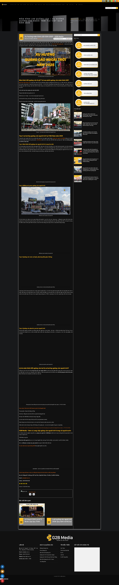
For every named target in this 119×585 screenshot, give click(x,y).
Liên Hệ (80, 4)
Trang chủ (13, 4)
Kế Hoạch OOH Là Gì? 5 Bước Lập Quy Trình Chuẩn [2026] (33, 521)
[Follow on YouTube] (117, 1)
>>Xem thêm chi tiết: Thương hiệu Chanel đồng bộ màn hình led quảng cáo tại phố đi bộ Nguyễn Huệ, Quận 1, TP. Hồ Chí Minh (44, 427)
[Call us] (112, 1)
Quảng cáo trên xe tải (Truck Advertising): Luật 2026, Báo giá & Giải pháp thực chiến (90, 115)
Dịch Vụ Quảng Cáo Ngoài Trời (55, 4)
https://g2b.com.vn (27, 556)
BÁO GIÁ (40, 4)
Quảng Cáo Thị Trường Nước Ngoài (47, 554)
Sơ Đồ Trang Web (64, 557)
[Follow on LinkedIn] (115, 1)
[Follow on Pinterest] (113, 1)
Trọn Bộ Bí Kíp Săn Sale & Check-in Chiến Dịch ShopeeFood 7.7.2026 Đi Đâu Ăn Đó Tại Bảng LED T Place (90, 178)
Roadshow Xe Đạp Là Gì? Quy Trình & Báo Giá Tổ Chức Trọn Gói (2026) (90, 142)
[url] (34, 494)
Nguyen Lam (40, 38)
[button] (26, 483)
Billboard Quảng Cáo (44, 548)
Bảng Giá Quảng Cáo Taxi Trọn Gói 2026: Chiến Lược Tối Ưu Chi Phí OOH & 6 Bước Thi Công (90, 124)
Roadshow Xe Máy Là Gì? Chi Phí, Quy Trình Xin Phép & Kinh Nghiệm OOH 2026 (90, 133)
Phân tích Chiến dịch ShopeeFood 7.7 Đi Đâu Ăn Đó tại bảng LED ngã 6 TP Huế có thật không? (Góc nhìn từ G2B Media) (91, 151)
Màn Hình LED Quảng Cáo (45, 552)
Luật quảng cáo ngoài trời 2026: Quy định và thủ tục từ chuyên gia (62, 521)
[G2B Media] (4, 4)
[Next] (73, 515)
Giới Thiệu (23, 4)
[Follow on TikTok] (106, 1)
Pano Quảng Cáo (43, 550)
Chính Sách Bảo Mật (65, 550)
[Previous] (19, 515)
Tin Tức (71, 4)
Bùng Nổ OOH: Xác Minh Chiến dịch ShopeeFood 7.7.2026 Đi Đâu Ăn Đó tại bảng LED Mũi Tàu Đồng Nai (91, 169)
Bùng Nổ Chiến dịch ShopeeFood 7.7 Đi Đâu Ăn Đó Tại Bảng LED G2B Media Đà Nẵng (90, 160)
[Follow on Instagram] (104, 1)
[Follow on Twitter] (108, 1)
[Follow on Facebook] (103, 1)
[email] (30, 494)
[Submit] (117, 8)
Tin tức (79, 19)
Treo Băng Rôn (43, 561)
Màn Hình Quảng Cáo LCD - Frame (47, 559)
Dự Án (31, 4)
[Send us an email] (110, 1)
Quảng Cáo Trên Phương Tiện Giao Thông (48, 557)
